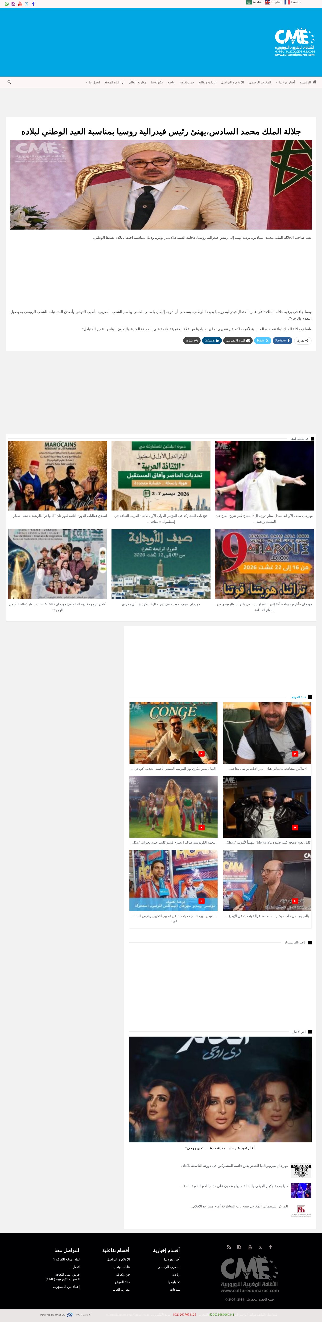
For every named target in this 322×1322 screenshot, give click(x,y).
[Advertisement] (62, 41)
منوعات (175, 1289)
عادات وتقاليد (207, 82)
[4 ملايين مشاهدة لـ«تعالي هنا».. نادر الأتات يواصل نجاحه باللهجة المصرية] (267, 733)
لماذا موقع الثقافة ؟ (66, 1259)
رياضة (171, 82)
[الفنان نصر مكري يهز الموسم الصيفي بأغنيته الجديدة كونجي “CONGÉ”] (173, 733)
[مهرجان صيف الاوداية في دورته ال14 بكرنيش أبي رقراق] (161, 564)
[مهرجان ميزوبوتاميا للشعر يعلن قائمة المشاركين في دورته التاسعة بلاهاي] (301, 1170)
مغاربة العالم (137, 82)
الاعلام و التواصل (232, 82)
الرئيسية (305, 82)
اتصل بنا (94, 82)
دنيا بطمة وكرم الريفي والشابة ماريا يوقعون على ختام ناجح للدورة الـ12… (234, 1186)
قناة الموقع (111, 82)
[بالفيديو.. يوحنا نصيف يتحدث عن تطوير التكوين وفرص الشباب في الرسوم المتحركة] (173, 880)
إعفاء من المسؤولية (66, 1287)
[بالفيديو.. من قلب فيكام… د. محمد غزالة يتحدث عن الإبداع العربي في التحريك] (267, 880)
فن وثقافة (187, 82)
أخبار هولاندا (287, 82)
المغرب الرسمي (259, 82)
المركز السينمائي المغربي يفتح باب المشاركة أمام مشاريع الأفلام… (239, 1206)
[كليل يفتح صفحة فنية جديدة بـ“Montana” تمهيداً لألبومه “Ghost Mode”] (267, 806)
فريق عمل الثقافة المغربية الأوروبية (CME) (63, 1277)
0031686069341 (223, 1314)
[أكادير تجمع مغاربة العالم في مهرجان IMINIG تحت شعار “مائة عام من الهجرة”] (57, 564)
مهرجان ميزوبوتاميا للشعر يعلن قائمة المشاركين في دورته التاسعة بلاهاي (234, 1166)
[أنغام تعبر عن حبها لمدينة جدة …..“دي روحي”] (220, 1090)
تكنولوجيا (157, 82)
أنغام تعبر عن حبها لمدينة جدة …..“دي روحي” (220, 1148)
